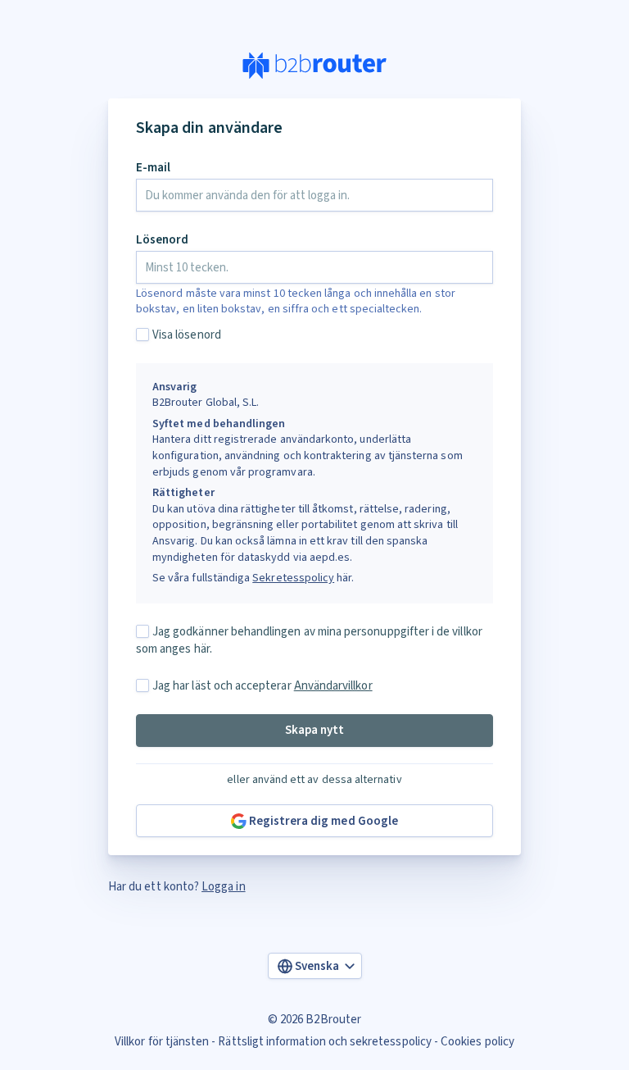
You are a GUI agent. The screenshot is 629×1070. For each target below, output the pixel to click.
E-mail (153, 167)
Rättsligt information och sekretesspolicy (324, 1041)
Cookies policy (477, 1041)
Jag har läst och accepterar (262, 685)
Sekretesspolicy (293, 578)
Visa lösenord (186, 335)
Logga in (223, 886)
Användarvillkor (333, 685)
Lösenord (162, 239)
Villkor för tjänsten (162, 1041)
